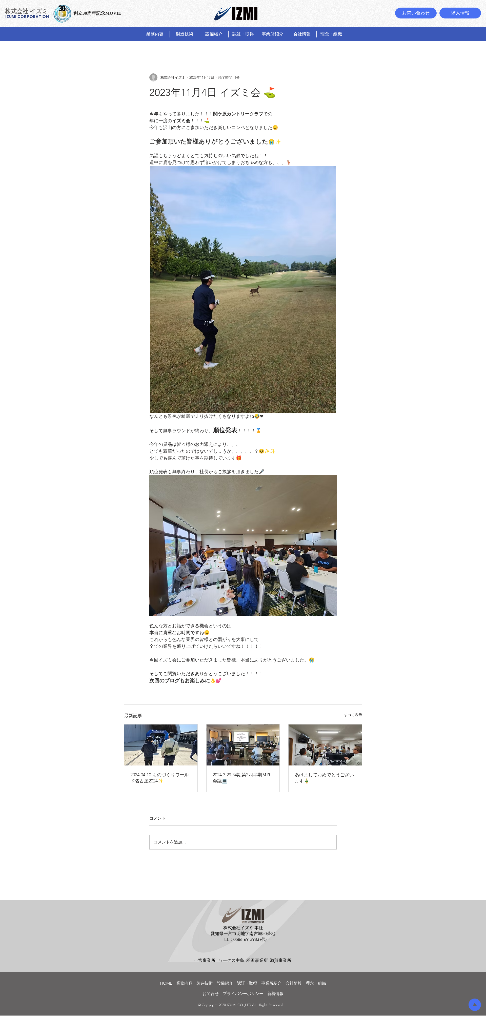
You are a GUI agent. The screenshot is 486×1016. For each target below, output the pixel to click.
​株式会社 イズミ (26, 11)
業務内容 (186, 983)
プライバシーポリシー (243, 993)
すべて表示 (353, 715)
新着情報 (275, 993)
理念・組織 (316, 983)
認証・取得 (247, 983)
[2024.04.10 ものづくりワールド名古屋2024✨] (160, 744)
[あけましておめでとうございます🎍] (325, 744)
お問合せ (212, 993)
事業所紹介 (271, 983)
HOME (168, 983)
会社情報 (294, 983)
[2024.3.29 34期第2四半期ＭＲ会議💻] (243, 744)
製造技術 (206, 983)
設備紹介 (227, 983)
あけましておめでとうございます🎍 (324, 778)
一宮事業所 (204, 960)
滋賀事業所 (280, 960)
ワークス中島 (231, 960)
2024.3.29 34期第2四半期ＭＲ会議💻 (242, 778)
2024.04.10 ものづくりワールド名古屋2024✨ (159, 778)
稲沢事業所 (257, 960)
